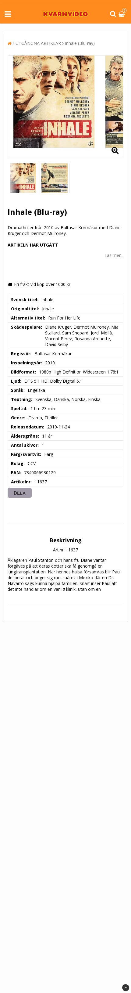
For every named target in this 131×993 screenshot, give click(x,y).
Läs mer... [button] (113, 255)
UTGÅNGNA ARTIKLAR (38, 43)
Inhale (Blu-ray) (80, 43)
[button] (122, 14)
